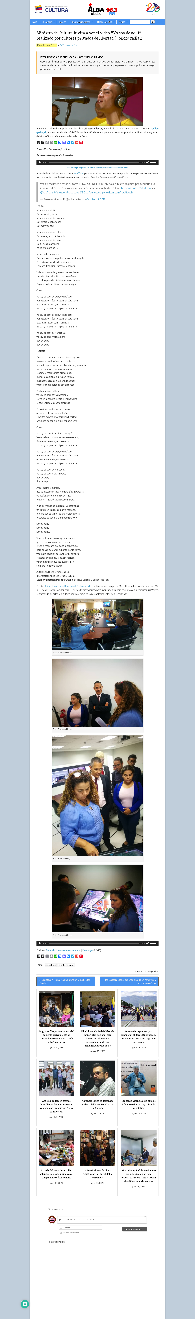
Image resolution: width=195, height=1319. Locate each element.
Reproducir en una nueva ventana (63, 950)
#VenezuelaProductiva (66, 192)
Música (62, 22)
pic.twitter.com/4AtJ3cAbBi (117, 192)
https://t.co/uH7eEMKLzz (136, 188)
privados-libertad (66, 965)
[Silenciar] (147, 162)
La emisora (47, 22)
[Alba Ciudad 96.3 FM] (97, 9)
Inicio (34, 22)
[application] (97, 162)
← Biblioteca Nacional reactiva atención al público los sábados (64, 981)
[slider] (153, 162)
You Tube (79, 173)
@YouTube (46, 192)
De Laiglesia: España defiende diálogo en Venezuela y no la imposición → (130, 981)
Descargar (87, 950)
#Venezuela (94, 192)
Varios (122, 22)
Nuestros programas (80, 22)
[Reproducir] (40, 162)
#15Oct (84, 192)
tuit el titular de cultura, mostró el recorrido (68, 586)
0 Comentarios (68, 45)
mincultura (51, 965)
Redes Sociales (104, 22)
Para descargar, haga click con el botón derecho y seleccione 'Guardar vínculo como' (97, 168)
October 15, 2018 (95, 199)
